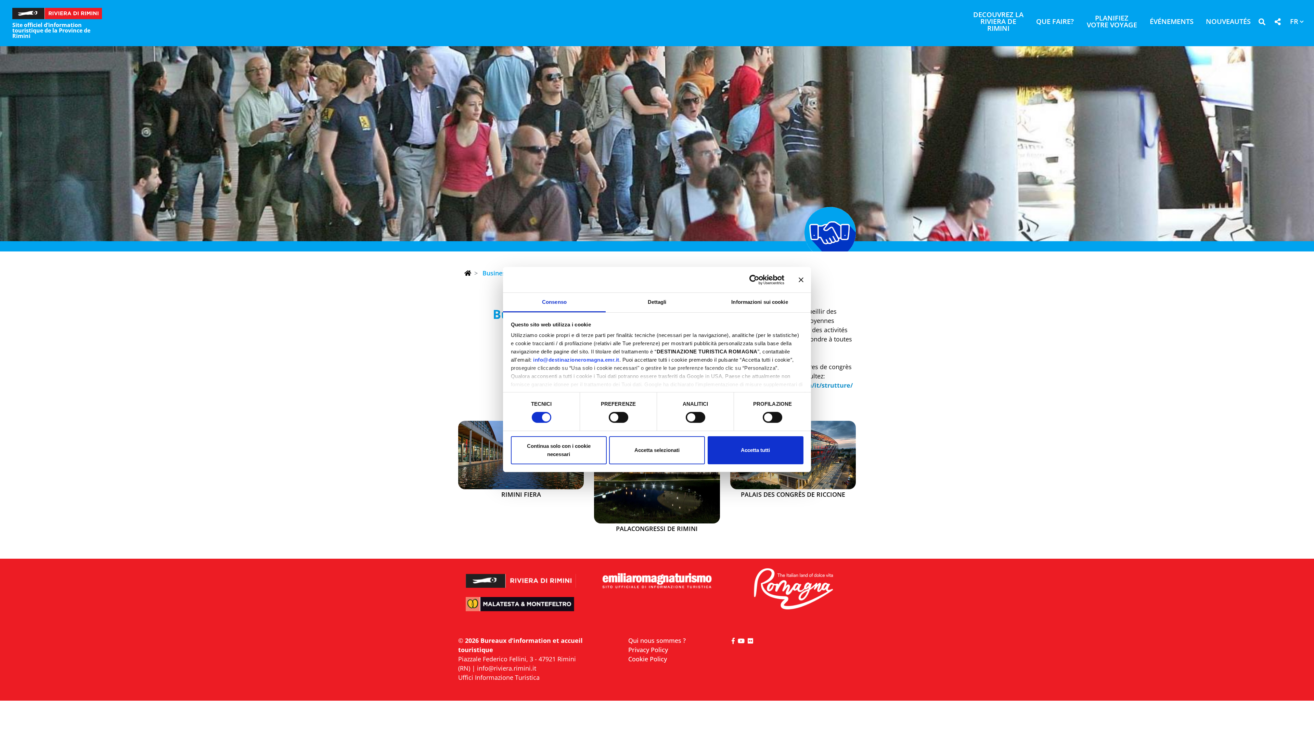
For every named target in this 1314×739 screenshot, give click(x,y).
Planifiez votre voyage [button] (1112, 22)
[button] (1262, 23)
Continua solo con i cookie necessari (559, 450)
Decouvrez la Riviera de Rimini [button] (998, 22)
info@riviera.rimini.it (506, 668)
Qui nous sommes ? (657, 640)
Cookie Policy (647, 659)
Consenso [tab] (554, 302)
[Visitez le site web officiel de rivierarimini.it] (521, 576)
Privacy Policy (648, 650)
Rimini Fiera (521, 494)
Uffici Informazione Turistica (499, 677)
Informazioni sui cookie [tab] (759, 302)
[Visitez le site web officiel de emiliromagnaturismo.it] (657, 581)
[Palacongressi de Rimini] (657, 472)
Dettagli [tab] (657, 302)
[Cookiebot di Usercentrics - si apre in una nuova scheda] (754, 279)
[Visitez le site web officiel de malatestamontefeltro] (521, 609)
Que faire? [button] (1055, 22)
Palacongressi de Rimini (657, 529)
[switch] (618, 417)
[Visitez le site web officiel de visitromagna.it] (793, 589)
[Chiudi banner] (801, 279)
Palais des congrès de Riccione (793, 494)
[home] (467, 273)
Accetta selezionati (657, 450)
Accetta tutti (755, 450)
